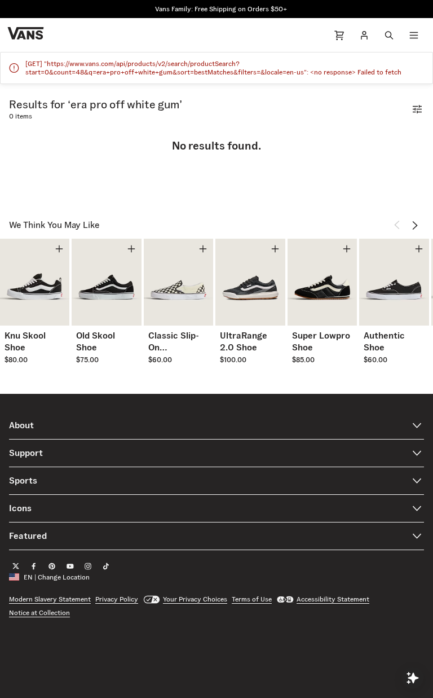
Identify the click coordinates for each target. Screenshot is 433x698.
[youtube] (70, 566)
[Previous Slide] (397, 225)
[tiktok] (106, 566)
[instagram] (88, 566)
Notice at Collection (39, 612)
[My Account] (364, 35)
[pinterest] (52, 566)
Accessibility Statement (333, 599)
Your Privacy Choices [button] (195, 599)
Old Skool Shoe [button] (95, 341)
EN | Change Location (57, 577)
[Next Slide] (415, 225)
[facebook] (34, 566)
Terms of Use (252, 599)
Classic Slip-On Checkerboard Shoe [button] (178, 341)
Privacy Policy (116, 599)
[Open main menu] (413, 35)
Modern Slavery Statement (50, 599)
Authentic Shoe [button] (384, 341)
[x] (16, 566)
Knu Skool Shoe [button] (25, 341)
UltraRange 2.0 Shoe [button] (243, 341)
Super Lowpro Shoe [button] (321, 341)
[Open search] (389, 35)
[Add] (59, 249)
